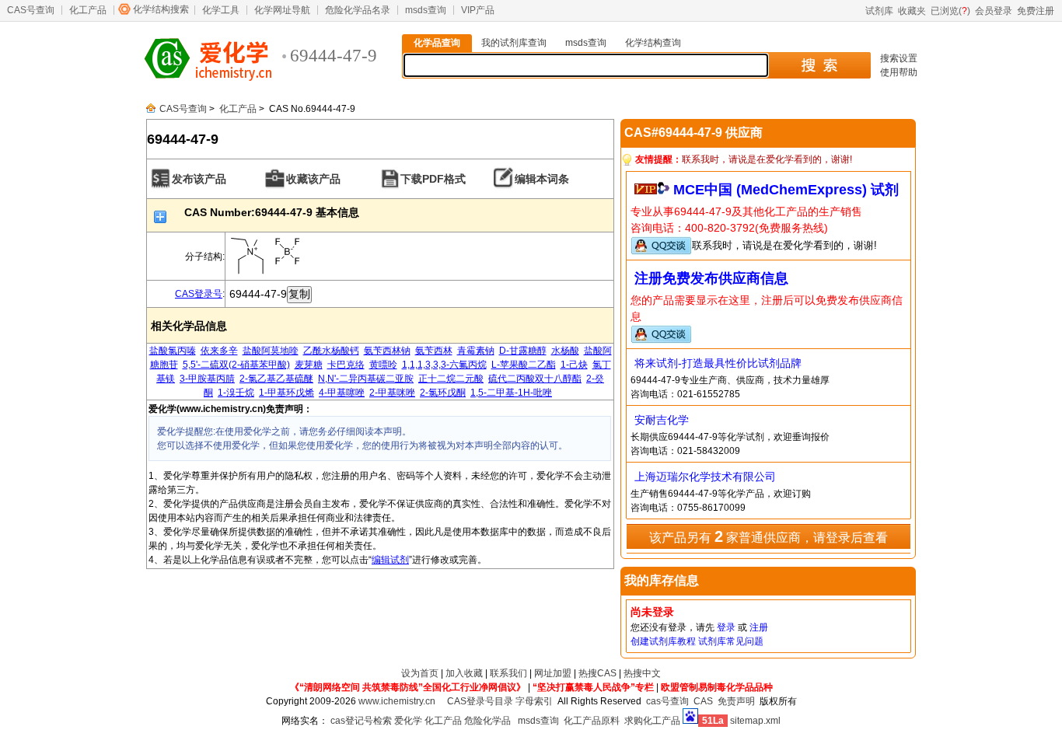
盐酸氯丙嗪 (172, 350)
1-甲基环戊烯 (286, 392)
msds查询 (425, 10)
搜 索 (819, 65)
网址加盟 (552, 673)
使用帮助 (898, 72)
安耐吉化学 (661, 420)
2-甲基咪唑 (392, 392)
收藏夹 (912, 10)
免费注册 (1035, 10)
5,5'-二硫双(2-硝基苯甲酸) (236, 364)
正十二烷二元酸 (451, 378)
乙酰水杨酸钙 (331, 350)
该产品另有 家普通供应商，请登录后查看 (768, 536)
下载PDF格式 (433, 179)
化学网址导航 (282, 10)
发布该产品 (199, 179)
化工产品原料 (592, 720)
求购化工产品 (652, 720)
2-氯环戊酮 (443, 392)
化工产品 (88, 10)
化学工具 (220, 10)
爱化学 (408, 720)
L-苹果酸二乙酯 (523, 364)
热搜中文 (642, 673)
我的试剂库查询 (514, 42)
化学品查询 (437, 42)
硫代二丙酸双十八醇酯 (535, 378)
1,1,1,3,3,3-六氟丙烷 (444, 364)
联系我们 (508, 673)
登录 (726, 627)
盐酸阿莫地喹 (271, 350)
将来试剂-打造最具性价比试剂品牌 (718, 363)
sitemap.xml (755, 720)
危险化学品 (487, 720)
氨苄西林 (433, 350)
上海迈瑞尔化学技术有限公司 (705, 476)
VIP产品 (477, 10)
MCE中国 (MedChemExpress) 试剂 (786, 189)
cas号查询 (667, 701)
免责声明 (736, 701)
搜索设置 (898, 58)
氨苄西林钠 (387, 350)
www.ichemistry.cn (396, 701)
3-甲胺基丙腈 (207, 378)
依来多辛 (219, 350)
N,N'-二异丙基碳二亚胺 (366, 378)
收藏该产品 (313, 179)
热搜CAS (597, 673)
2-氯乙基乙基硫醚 (276, 378)
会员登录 (993, 10)
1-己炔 (574, 364)
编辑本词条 (542, 179)
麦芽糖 (309, 364)
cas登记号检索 (361, 720)
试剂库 (879, 10)
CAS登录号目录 (480, 701)
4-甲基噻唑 (342, 392)
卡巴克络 (346, 364)
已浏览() (950, 10)
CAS (703, 701)
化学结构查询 (653, 42)
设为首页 (419, 673)
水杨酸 (565, 350)
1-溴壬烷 (236, 392)
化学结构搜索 (161, 9)
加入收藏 (464, 673)
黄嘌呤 (383, 364)
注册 (758, 627)
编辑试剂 (390, 559)
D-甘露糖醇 (523, 350)
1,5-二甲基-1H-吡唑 (511, 392)
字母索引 (534, 701)
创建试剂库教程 (663, 641)
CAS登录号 (198, 293)
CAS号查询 (30, 10)
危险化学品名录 (357, 10)
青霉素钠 (475, 350)
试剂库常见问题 (730, 641)
